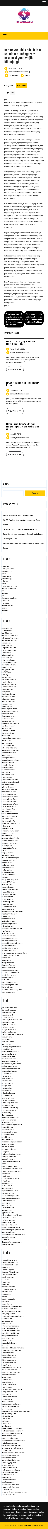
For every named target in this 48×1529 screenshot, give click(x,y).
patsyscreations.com (9, 662)
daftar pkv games (8, 569)
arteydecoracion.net (9, 1149)
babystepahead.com (9, 1467)
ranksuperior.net (8, 1465)
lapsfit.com (6, 772)
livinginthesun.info (8, 1299)
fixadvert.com (7, 1037)
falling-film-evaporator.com (12, 1433)
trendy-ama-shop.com (10, 880)
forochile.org (6, 1113)
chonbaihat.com (7, 1139)
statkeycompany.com (9, 1066)
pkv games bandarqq (9, 598)
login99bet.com (7, 633)
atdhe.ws (5, 1164)
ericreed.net (6, 1174)
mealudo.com (7, 1399)
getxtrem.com (7, 1380)
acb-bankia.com (7, 1416)
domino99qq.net (8, 1270)
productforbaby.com (9, 1343)
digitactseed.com (8, 733)
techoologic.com (8, 909)
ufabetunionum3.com (10, 797)
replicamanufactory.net (10, 782)
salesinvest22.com (8, 875)
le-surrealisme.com (9, 1059)
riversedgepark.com (9, 650)
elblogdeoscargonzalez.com (12, 1142)
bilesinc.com (6, 1091)
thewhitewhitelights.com (11, 1161)
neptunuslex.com (8, 1022)
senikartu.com (7, 1292)
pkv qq (4, 574)
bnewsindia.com (8, 897)
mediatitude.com (8, 1049)
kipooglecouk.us (7, 1188)
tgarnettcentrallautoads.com (12, 1034)
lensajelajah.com (8, 670)
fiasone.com (6, 1394)
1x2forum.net (7, 631)
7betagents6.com (8, 758)
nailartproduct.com (8, 731)
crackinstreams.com (9, 762)
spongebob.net (7, 1321)
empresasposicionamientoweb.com (15, 953)
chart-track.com (7, 1115)
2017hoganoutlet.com (10, 1265)
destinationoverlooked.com (12, 1470)
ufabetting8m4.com (9, 794)
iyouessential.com (8, 697)
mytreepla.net (7, 777)
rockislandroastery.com (10, 972)
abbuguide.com (7, 706)
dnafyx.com (6, 692)
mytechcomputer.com (10, 985)
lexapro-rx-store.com (9, 1225)
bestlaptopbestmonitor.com (12, 1154)
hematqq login (36, 1515)
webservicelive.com (9, 992)
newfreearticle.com (9, 1358)
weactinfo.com (7, 1382)
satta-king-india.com (9, 748)
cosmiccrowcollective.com (11, 1311)
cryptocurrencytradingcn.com (12, 1448)
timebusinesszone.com (10, 1485)
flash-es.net (6, 1419)
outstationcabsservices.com (12, 928)
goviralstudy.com (8, 1208)
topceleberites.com (9, 792)
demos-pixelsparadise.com (11, 1047)
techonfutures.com (9, 906)
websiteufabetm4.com (10, 814)
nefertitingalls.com (8, 660)
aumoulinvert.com (8, 1193)
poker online (6, 601)
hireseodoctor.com (8, 770)
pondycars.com (7, 904)
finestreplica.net (7, 828)
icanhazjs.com (7, 1203)
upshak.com (6, 1421)
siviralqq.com (6, 1426)
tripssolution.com (8, 745)
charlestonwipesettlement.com (13, 1453)
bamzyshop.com (8, 902)
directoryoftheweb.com (10, 1272)
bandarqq (5, 566)
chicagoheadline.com (9, 640)
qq (2, 613)
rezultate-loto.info (8, 784)
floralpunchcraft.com (9, 1392)
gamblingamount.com (10, 1472)
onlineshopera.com (9, 679)
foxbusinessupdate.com (10, 1406)
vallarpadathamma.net (10, 1336)
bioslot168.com (7, 987)
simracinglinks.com (9, 1054)
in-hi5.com (5, 1284)
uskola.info (6, 850)
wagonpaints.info (8, 853)
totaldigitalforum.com (10, 948)
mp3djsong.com (7, 1017)
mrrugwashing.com (9, 1414)
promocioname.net (9, 1120)
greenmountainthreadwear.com (13, 1441)
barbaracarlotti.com (9, 1217)
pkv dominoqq (7, 571)
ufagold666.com (8, 892)
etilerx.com (6, 826)
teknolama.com (7, 1340)
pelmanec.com (7, 1267)
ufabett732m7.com (9, 882)
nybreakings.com (8, 926)
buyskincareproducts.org (11, 1227)
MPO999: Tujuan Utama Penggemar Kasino (22, 384)
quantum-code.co (8, 860)
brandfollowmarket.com (10, 1455)
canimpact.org (7, 1205)
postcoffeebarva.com (10, 1328)
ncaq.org (5, 675)
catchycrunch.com (8, 655)
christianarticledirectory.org (12, 1242)
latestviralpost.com (9, 1355)
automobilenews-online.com (12, 943)
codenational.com (8, 968)
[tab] (44, 3)
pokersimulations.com (10, 780)
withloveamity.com (8, 699)
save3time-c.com (8, 1042)
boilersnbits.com (8, 1353)
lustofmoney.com (8, 1482)
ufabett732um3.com (9, 848)
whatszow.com (7, 714)
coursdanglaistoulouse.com (12, 1020)
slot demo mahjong (9, 588)
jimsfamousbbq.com (9, 1008)
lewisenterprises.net (9, 684)
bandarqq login (33, 1506)
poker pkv (5, 581)
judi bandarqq (7, 579)
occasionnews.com (9, 1480)
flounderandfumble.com (10, 831)
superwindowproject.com (11, 1198)
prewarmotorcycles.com (10, 1051)
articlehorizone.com (9, 753)
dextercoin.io (6, 1239)
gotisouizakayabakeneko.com (13, 1316)
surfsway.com (7, 728)
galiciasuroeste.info (9, 1100)
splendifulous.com (8, 787)
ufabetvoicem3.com (9, 806)
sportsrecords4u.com (9, 789)
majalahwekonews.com (10, 1262)
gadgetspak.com (8, 765)
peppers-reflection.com (10, 1487)
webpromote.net (8, 1144)
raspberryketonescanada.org (12, 911)
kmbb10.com (6, 1377)
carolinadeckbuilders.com (11, 1069)
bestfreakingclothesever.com (12, 1431)
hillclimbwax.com (8, 1475)
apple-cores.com (8, 1213)
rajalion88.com (7, 645)
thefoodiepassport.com (10, 1196)
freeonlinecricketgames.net (12, 1125)
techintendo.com (8, 719)
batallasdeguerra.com (10, 1103)
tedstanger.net (7, 845)
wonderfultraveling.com (10, 1117)
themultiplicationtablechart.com (13, 1235)
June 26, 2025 (15, 434)
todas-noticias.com (9, 1289)
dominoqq (5, 603)
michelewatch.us (8, 1027)
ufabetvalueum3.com (9, 799)
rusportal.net (6, 1294)
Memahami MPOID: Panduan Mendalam (18, 515)
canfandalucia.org (8, 921)
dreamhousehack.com (10, 938)
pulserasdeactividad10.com (12, 1215)
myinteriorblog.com (9, 894)
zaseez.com (6, 653)
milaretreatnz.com (8, 1093)
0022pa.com (6, 1086)
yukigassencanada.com (10, 750)
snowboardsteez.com (10, 1370)
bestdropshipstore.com (10, 723)
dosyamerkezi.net (8, 1056)
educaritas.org (7, 667)
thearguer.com (7, 1387)
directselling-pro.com (9, 975)
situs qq (4, 608)
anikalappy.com (7, 819)
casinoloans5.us (7, 1183)
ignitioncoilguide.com (9, 982)
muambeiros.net (8, 1134)
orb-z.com (5, 1345)
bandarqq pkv (7, 576)
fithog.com (5, 1152)
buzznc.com (6, 958)
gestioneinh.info (7, 870)
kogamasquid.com (8, 1232)
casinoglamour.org (8, 1237)
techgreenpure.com (9, 721)
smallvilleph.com (8, 1098)
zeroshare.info (7, 1088)
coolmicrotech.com (9, 936)
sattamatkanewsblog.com (11, 1445)
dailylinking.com (7, 689)
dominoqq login (21, 1509)
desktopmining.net (8, 1220)
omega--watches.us (9, 1029)
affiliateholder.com (8, 1494)
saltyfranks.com (7, 1078)
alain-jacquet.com (8, 1314)
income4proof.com (9, 665)
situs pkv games (7, 605)
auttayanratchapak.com (10, 1326)
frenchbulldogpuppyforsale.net (13, 1230)
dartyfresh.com (7, 682)
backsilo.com (6, 1423)
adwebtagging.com (9, 1463)
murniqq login (24, 1515)
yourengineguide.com (9, 924)
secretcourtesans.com (10, 636)
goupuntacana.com (9, 648)
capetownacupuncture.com (12, 1306)
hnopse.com (6, 1477)
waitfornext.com (8, 855)
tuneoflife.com (7, 1489)
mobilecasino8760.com (10, 1178)
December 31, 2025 (15, 68)
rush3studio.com (8, 1277)
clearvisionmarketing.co (10, 858)
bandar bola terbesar (9, 586)
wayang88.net (7, 811)
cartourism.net (7, 1210)
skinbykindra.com (8, 963)
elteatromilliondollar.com (11, 1331)
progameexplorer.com (10, 970)
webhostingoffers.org (10, 711)
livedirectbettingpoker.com (11, 1404)
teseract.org (6, 877)
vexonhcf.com (7, 1044)
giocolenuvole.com (8, 694)
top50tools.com (7, 1073)
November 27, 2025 (17, 349)
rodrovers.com (7, 743)
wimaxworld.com (8, 1122)
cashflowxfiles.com (9, 1375)
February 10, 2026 (17, 390)
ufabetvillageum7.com (10, 804)
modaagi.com (7, 1095)
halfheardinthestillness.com (12, 1169)
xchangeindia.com (8, 933)
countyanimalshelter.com (11, 1460)
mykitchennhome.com (10, 1191)
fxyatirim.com (7, 704)
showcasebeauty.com (10, 1061)
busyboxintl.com (8, 1323)
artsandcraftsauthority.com (12, 990)
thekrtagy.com (7, 931)
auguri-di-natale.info (9, 1025)
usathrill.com (6, 916)
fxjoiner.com (6, 960)
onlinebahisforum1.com (10, 638)
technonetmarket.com (10, 843)
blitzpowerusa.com (9, 1360)
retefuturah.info (7, 836)
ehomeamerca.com (9, 716)
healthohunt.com (8, 833)
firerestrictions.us (8, 1130)
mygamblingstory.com (10, 1260)
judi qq (4, 583)
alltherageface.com (9, 965)
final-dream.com (8, 865)
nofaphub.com (7, 657)
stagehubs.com (7, 628)
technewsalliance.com (10, 841)
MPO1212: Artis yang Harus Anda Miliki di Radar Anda (21, 342)
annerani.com (7, 1081)
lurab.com (5, 980)
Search (6, 483)
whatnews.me (7, 863)
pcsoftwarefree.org (9, 687)
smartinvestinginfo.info (10, 838)
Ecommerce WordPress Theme (17, 1525)
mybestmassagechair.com (11, 1171)
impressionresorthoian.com (12, 1428)
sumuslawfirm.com (9, 1436)
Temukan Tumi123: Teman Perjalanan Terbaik (20, 529)
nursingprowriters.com (10, 1438)
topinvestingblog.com (9, 1071)
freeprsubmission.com (10, 889)
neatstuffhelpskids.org (10, 1108)
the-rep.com (6, 1076)
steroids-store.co (8, 1147)
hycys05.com (6, 1365)
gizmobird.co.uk (7, 1015)
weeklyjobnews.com (9, 1458)
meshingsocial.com (9, 1384)
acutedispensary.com (9, 1443)
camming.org (6, 643)
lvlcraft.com (6, 736)
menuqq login (8, 1506)
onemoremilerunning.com (11, 1367)
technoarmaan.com (9, 950)
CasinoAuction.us (8, 1186)
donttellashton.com (9, 1275)
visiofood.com (7, 885)
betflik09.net (6, 672)
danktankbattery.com (9, 1397)
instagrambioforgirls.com (11, 1372)
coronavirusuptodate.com (11, 760)
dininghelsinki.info (8, 821)
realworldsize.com (8, 1338)
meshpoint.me (7, 1319)
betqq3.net (6, 1181)
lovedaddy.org (7, 1409)
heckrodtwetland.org (9, 1166)
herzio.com (6, 1282)
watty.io (4, 1297)
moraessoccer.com (9, 1110)
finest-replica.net (8, 867)
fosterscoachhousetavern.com (13, 1348)
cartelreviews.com (8, 726)
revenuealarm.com (8, 977)
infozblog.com (7, 1137)
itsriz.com (5, 1301)
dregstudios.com (8, 1105)
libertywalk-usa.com (9, 1010)
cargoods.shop (7, 1304)
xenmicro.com (7, 677)
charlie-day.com (7, 1402)
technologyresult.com (9, 709)
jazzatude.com (7, 1083)
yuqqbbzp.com (7, 755)
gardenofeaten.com (9, 1362)
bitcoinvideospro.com (9, 1309)
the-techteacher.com (9, 941)
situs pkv (5, 593)
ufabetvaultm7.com (9, 802)
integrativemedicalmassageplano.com (16, 1411)
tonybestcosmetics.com (10, 955)
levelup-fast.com (8, 775)
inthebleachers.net (8, 1222)
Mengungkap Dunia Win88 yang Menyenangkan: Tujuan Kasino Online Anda (23, 426)
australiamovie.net (8, 1012)
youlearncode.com (8, 701)
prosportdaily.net (8, 872)
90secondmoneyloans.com (11, 738)
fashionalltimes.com (9, 946)
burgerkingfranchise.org (10, 1333)
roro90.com (6, 1279)
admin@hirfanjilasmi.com (18, 72)
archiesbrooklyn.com (9, 1132)
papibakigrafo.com (8, 1200)
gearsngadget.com (8, 767)
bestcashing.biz (7, 1127)
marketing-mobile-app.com (12, 1389)
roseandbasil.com (8, 1159)
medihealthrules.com (9, 914)
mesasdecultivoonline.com (11, 1350)
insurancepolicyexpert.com (11, 1064)
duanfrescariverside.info (11, 823)
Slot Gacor (21, 86)
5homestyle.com (8, 1244)
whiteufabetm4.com (9, 816)
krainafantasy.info (8, 1287)
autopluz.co (6, 1039)
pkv (3, 591)
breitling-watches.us (9, 1032)
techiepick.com (7, 899)
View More (12, 368)
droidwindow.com (8, 887)
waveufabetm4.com (9, 809)
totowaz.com (6, 1450)
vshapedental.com (8, 919)
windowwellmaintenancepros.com (14, 1492)
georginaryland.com (9, 1156)
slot (12, 93)
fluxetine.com (7, 1176)
